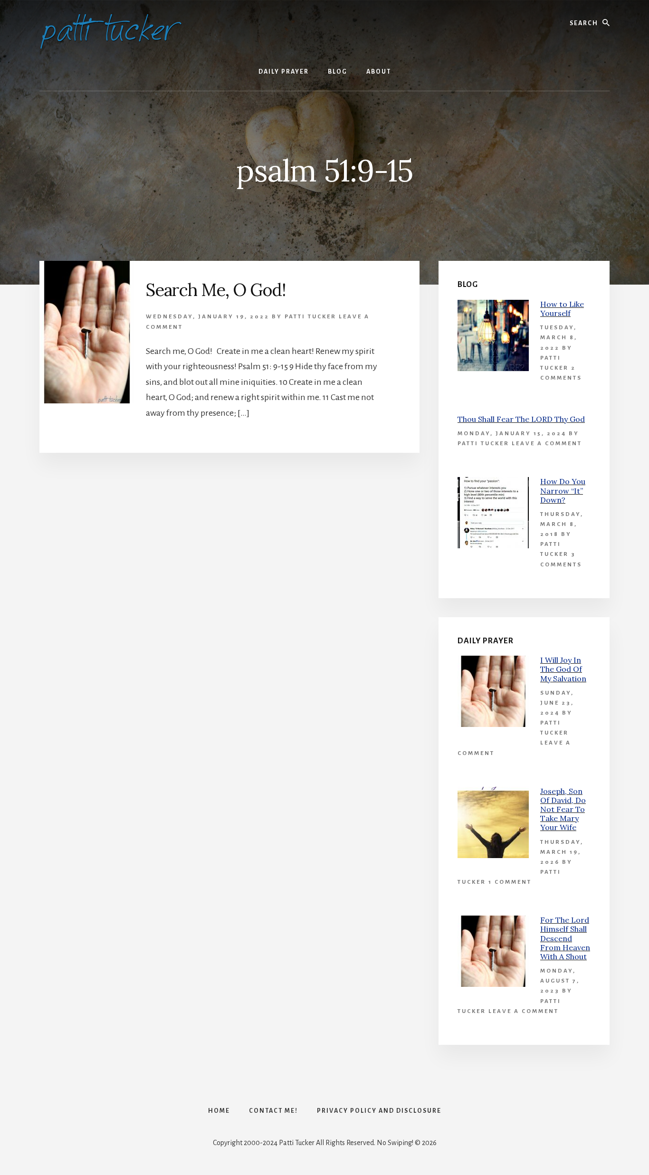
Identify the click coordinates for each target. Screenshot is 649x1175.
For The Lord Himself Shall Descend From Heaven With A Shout (565, 938)
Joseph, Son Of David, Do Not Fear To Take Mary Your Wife (563, 809)
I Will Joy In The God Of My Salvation (563, 669)
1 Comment (510, 882)
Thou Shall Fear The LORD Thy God (521, 419)
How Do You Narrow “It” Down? (562, 490)
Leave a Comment (547, 443)
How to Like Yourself (562, 308)
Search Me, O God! (216, 290)
